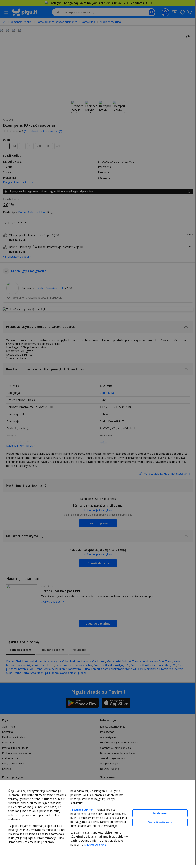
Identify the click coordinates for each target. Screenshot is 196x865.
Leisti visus (157, 812)
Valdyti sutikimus (157, 821)
